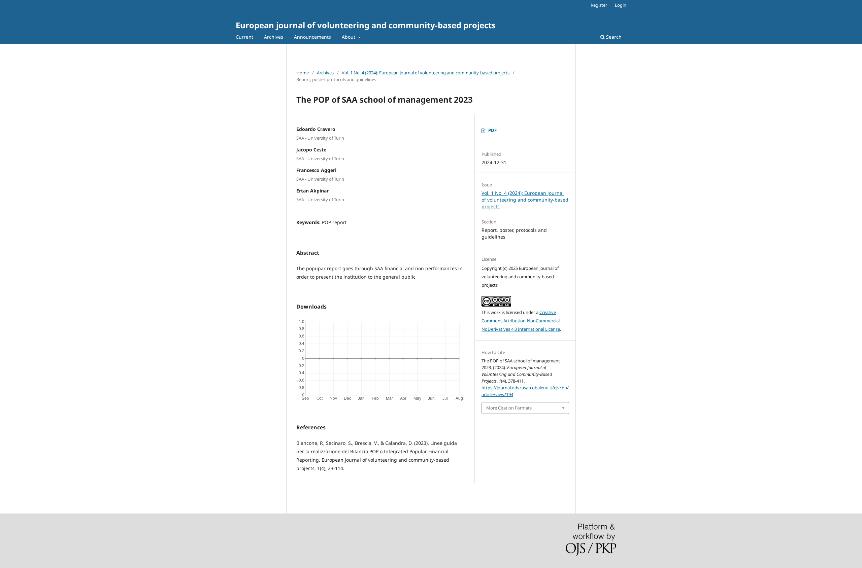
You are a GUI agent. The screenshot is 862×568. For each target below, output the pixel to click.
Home (302, 73)
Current (244, 37)
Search (613, 37)
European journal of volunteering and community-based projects (366, 25)
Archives (273, 37)
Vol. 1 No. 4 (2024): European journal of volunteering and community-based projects (425, 73)
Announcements (312, 37)
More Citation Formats (509, 408)
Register (599, 5)
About (349, 37)
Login (620, 5)
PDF (492, 130)
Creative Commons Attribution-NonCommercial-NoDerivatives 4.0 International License (521, 320)
